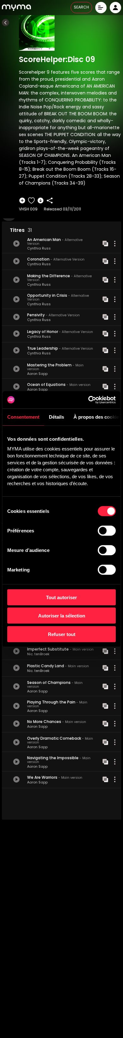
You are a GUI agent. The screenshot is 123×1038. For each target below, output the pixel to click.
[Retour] (5, 22)
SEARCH (81, 7)
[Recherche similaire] (105, 243)
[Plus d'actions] (115, 243)
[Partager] (49, 200)
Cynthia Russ (39, 248)
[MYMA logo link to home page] (16, 7)
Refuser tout (61, 634)
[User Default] (115, 7)
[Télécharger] (40, 200)
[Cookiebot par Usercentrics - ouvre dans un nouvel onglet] (88, 400)
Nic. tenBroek (38, 654)
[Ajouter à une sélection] (22, 200)
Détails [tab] (56, 417)
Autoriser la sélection (61, 615)
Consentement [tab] (23, 417)
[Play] (16, 243)
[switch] (107, 530)
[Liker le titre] (31, 200)
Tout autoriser (61, 597)
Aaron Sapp (37, 374)
